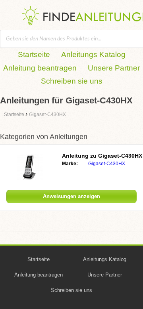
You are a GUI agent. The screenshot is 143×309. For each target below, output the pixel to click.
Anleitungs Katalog (93, 54)
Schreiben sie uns (71, 81)
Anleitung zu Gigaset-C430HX (102, 156)
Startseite (34, 54)
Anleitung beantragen (40, 68)
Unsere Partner (114, 68)
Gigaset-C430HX (106, 163)
